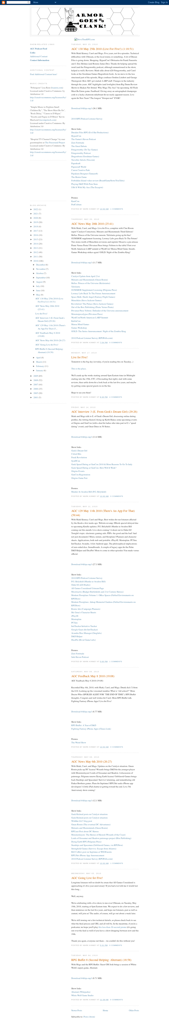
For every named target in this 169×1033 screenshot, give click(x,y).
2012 (36, 252)
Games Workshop (79, 327)
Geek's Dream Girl (79, 450)
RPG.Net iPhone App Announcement (87, 855)
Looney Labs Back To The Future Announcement (93, 293)
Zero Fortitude (77, 142)
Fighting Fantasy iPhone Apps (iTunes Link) (91, 728)
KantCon (75, 201)
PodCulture (76, 204)
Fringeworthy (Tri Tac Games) (84, 149)
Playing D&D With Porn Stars (84, 183)
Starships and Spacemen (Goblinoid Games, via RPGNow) (97, 845)
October (40, 273)
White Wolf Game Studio (82, 995)
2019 (36, 222)
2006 (36, 388)
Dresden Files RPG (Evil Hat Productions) (89, 132)
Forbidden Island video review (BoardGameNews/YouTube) (97, 180)
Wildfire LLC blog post (81, 820)
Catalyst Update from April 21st (85, 276)
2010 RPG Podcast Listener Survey (86, 118)
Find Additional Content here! (43, 74)
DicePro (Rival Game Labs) (83, 639)
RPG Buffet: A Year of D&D (83, 725)
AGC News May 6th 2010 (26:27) (91, 761)
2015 (36, 239)
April (38, 357)
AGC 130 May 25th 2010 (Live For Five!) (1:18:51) (102, 49)
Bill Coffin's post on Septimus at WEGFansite (91, 851)
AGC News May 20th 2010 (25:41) (92, 224)
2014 (36, 243)
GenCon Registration (80, 474)
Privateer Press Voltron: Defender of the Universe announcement (99, 310)
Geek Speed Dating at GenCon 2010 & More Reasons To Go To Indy (101, 464)
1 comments (116, 209)
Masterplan (76, 619)
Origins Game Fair (79, 478)
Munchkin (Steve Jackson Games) (86, 300)
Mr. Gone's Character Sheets (83, 612)
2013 (36, 247)
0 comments (115, 342)
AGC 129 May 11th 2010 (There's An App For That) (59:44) (103, 513)
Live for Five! (79, 357)
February (40, 366)
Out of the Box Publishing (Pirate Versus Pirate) (92, 307)
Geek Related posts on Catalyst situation (89, 814)
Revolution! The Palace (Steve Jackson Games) (92, 303)
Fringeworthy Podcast (81, 153)
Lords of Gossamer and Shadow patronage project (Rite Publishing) (101, 838)
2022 (36, 209)
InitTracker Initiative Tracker (84, 626)
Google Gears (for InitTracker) (84, 629)
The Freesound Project (55, 142)
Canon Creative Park (80, 170)
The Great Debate (79, 146)
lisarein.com (56, 87)
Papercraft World (78, 166)
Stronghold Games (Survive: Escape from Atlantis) (93, 848)
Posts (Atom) (89, 1016)
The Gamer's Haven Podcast (83, 139)
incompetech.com (48, 119)
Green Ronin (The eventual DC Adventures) (90, 824)
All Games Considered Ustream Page (87, 588)
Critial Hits (76, 453)
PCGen (74, 622)
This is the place (78, 368)
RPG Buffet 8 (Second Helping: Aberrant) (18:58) (101, 960)
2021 (36, 213)
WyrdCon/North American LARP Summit (89, 317)
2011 (36, 256)
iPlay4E (74, 615)
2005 (36, 393)
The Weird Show (78, 742)
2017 (36, 230)
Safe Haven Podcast (80, 657)
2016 (36, 235)
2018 (36, 226)
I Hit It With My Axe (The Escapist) (87, 187)
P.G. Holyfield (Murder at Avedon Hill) (88, 581)
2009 (36, 375)
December (41, 264)
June (38, 290)
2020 (36, 217)
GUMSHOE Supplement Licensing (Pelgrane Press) (94, 289)
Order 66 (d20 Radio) (80, 584)
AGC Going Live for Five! (87, 878)
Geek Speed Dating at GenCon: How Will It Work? (93, 467)
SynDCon (75, 460)
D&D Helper (76, 636)
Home (105, 1010)
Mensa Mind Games (80, 324)
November (41, 268)
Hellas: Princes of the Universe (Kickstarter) (90, 283)
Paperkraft (75, 163)
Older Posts (134, 1010)
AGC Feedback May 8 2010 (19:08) (92, 676)
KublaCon (76, 320)
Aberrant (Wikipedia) (80, 991)
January (40, 370)
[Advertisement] (46, 180)
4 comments (115, 397)
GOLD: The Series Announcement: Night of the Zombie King (98, 331)
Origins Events (77, 471)
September (41, 277)
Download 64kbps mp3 (81, 108)
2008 (36, 380)
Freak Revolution (79, 457)
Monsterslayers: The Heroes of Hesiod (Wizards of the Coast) (98, 834)
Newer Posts (76, 1010)
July (38, 286)
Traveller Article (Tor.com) (83, 159)
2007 (36, 384)
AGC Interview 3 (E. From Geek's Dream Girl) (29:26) (104, 412)
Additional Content (39, 56)
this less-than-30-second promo (112, 927)
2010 (36, 260)
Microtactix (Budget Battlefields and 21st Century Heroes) (97, 591)
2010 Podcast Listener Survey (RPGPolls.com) (92, 338)
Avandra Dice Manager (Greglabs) (86, 633)
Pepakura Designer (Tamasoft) (84, 173)
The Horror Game (79, 177)
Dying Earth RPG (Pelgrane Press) (86, 841)
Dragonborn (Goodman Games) (85, 156)
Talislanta (75, 286)
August (39, 281)
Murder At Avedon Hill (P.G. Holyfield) (88, 491)
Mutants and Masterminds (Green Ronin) (89, 279)
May (38, 294)
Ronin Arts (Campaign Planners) (85, 608)
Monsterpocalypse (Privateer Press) (86, 314)
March (39, 361)
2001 (36, 397)
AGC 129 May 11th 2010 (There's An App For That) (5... (50, 327)
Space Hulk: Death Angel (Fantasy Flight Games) (93, 296)
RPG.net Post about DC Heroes (85, 831)
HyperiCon (76, 135)
